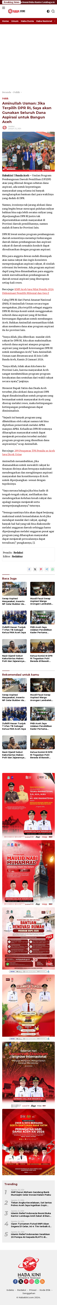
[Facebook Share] (29, 569)
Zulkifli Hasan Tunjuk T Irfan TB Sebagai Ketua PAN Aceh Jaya (14, 630)
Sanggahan (29, 1293)
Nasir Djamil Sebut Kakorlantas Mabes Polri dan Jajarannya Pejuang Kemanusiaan (13, 658)
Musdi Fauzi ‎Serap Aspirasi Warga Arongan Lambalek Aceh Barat (40, 601)
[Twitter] (20, 1281)
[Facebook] (15, 1281)
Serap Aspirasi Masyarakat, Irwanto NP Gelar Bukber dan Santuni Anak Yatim (13, 601)
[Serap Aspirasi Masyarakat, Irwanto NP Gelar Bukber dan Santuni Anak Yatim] (14, 589)
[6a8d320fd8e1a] (28, 1008)
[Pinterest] (26, 1281)
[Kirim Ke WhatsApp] (52, 569)
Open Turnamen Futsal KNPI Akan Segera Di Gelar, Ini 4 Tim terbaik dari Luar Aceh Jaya (31, 1225)
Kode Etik (45, 1290)
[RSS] (42, 1281)
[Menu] (4, 7)
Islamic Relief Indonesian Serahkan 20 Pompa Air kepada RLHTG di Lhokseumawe (30, 1235)
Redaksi (11, 126)
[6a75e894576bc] (28, 941)
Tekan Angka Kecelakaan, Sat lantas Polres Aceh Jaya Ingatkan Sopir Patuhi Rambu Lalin (31, 1204)
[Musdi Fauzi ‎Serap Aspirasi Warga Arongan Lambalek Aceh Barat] (42, 589)
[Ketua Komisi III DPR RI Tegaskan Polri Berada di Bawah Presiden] (42, 646)
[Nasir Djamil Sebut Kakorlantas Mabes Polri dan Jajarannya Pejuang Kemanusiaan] (14, 646)
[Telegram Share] (47, 569)
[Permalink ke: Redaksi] (4, 127)
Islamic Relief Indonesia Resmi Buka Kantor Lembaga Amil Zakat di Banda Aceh (31, 1214)
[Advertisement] (28, 54)
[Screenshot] (28, 1142)
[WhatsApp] (37, 1281)
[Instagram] (31, 1281)
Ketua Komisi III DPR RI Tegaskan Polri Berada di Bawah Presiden (41, 658)
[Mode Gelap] (48, 11)
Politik (5, 98)
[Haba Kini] (16, 11)
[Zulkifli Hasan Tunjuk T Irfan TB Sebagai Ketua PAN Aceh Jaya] (14, 617)
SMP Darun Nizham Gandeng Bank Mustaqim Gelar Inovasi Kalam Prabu (31, 1193)
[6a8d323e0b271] (28, 873)
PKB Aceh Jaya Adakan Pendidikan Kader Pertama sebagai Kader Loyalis (42, 630)
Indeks (10, 1290)
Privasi (32, 1290)
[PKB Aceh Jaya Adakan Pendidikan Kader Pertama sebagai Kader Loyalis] (42, 617)
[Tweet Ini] (35, 569)
